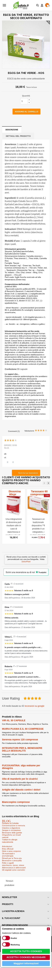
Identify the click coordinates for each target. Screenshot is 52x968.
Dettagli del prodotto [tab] (18, 136)
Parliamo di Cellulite (10, 823)
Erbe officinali (7, 849)
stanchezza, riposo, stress (13, 865)
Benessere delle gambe (12, 833)
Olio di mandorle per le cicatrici (20, 778)
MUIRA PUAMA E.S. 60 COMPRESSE (23, 728)
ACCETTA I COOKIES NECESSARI (26, 957)
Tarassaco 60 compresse (39, 493)
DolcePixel (26, 561)
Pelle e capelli (8, 863)
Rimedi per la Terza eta (12, 858)
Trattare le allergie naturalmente (9, 840)
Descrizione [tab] (11, 130)
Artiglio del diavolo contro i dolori (21, 789)
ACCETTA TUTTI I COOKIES (26, 951)
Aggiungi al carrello (26, 111)
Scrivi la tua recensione (28, 473)
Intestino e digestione (11, 828)
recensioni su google (34, 706)
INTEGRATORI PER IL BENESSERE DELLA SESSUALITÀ (22, 749)
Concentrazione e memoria (13, 825)
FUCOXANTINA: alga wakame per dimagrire (21, 766)
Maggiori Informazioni (26, 963)
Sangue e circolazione (11, 830)
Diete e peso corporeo (11, 851)
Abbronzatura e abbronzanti (14, 868)
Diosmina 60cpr (15, 493)
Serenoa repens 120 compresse (20, 739)
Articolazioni (7, 846)
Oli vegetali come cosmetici (13, 870)
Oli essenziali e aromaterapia (8, 854)
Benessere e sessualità (12, 860)
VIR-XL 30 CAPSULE (13, 720)
